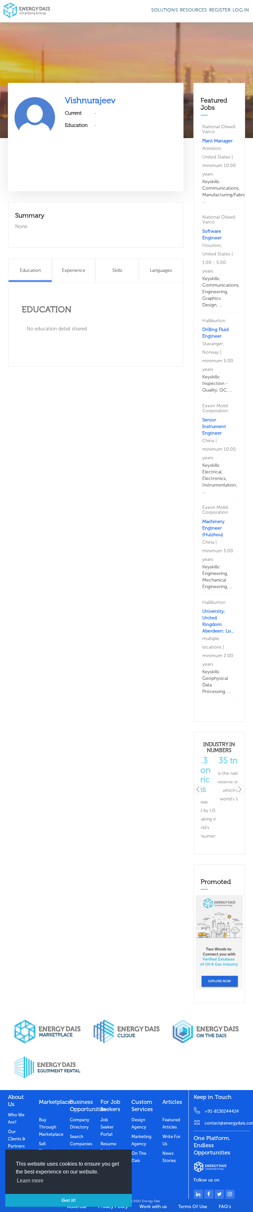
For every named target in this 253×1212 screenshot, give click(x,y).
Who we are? (16, 1118)
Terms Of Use (192, 1206)
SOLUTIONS (164, 10)
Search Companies (80, 1140)
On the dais (138, 1157)
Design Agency (138, 1123)
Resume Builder (108, 1147)
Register (220, 10)
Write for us (171, 1140)
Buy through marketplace (49, 1127)
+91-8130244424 (222, 1111)
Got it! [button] (69, 1200)
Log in (241, 10)
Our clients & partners (16, 1139)
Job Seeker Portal (107, 1127)
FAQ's (225, 1206)
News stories (169, 1157)
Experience (73, 270)
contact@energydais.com (227, 1123)
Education (30, 270)
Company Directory (79, 1123)
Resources (193, 10)
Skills (117, 270)
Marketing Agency (141, 1140)
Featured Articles (171, 1123)
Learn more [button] (30, 1180)
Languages (161, 270)
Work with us (153, 1206)
